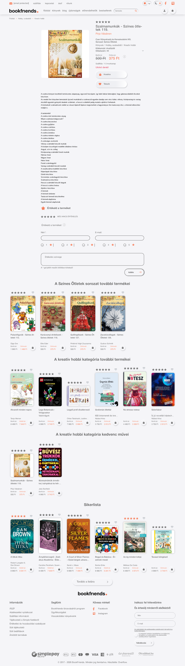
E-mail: (98, 233)
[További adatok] (143, 51)
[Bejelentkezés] (164, 11)
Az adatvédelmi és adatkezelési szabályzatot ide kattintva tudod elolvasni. (153, 630)
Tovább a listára (86, 582)
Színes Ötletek (110, 42)
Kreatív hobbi (39, 19)
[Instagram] (173, 3)
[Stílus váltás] (145, 3)
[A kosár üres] (173, 11)
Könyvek (99, 45)
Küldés (131, 272)
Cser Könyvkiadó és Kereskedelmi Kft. (113, 39)
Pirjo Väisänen (104, 34)
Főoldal (12, 19)
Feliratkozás (141, 643)
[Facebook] (165, 3)
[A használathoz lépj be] (33, 292)
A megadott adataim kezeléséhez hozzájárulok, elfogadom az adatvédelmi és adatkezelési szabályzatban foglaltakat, (154, 635)
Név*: (43, 233)
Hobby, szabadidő (24, 19)
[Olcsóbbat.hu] (146, 654)
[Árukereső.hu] (126, 653)
